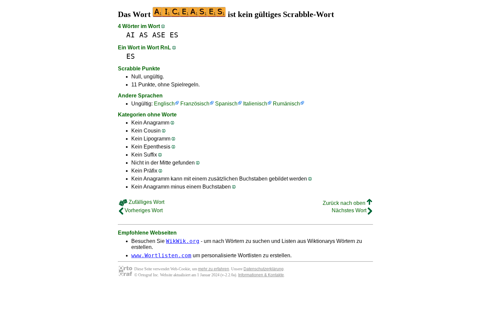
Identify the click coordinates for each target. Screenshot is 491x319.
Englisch (164, 103)
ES (174, 35)
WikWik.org (182, 241)
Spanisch (226, 103)
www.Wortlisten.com (161, 255)
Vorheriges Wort (143, 210)
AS (143, 35)
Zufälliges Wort (145, 202)
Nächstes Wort (350, 210)
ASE (158, 35)
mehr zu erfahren (213, 269)
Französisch (194, 103)
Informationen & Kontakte (261, 275)
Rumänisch (286, 103)
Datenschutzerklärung (263, 269)
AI (130, 35)
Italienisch (255, 103)
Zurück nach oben (345, 203)
